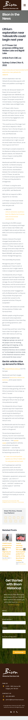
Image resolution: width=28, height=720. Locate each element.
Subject (4, 628)
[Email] (20, 521)
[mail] (14, 712)
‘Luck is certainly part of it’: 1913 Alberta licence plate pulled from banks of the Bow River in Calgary (20, 537)
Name (4, 610)
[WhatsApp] (22, 517)
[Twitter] (10, 517)
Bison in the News (12, 502)
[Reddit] (14, 517)
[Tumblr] (5, 521)
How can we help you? (9, 636)
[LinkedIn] (18, 517)
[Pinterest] (10, 521)
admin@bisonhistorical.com (15, 699)
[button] (3, 549)
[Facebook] (5, 517)
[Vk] (16, 521)
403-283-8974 (10, 696)
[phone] (17, 712)
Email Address (7, 619)
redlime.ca (11, 707)
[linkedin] (11, 712)
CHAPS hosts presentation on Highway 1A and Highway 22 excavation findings (7, 537)
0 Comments (21, 502)
